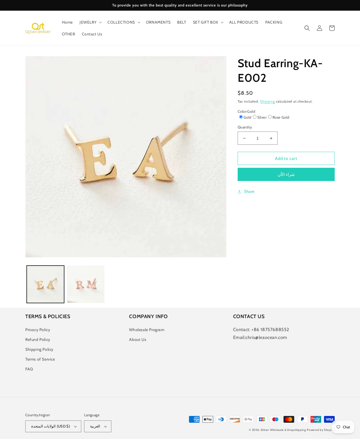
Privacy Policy (37, 329)
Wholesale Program (146, 329)
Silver (262, 117)
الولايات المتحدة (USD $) (50, 426)
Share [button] (249, 191)
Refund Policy (37, 339)
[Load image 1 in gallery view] (45, 284)
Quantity (245, 127)
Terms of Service (40, 359)
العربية (95, 426)
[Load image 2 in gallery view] (85, 284)
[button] (90, 22)
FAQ (29, 369)
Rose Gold (281, 117)
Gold (247, 117)
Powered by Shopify (321, 430)
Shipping (267, 101)
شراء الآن (286, 174)
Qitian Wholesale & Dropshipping (283, 430)
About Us (137, 339)
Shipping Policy (39, 349)
